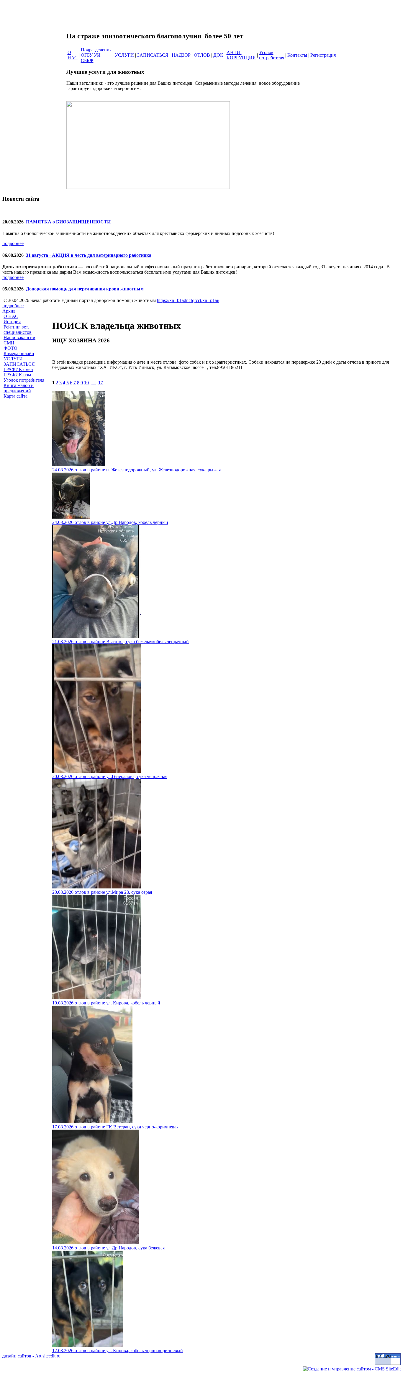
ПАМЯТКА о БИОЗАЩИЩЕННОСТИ (68, 221)
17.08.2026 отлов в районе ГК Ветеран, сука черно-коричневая (115, 1126)
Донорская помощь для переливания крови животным (85, 288)
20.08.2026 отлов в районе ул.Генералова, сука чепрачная (109, 776)
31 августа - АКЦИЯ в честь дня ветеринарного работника (88, 255)
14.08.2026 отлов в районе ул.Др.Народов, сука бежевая (108, 1247)
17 (100, 382)
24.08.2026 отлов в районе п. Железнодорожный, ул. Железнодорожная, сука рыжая (136, 469)
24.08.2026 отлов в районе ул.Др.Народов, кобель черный (110, 522)
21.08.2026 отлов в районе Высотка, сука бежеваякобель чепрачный (120, 641)
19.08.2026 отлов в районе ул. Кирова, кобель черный (106, 1002)
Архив (9, 310)
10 (86, 382)
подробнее (13, 243)
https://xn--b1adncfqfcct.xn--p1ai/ (188, 300)
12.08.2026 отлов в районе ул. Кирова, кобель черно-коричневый (117, 1350)
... (93, 382)
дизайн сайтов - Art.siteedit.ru (31, 1355)
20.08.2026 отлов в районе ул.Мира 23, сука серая (102, 892)
